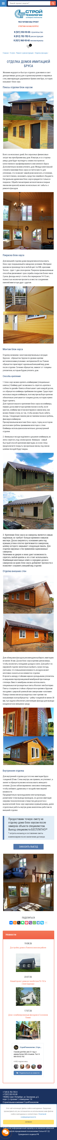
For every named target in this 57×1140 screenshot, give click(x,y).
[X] (18, 922)
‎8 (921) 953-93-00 (22, 32)
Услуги (12, 53)
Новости (11, 934)
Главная (6, 53)
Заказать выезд (28, 846)
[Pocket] (26, 922)
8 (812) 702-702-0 (22, 36)
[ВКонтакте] (11, 922)
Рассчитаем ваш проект (28, 22)
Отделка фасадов (41, 53)
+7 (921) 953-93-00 (10, 1094)
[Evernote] (22, 922)
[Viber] (30, 922)
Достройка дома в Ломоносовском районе (28, 947)
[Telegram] (38, 922)
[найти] (53, 3)
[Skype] (42, 922)
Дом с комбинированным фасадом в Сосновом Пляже (28, 1016)
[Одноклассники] (15, 922)
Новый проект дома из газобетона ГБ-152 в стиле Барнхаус (28, 982)
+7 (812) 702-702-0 (10, 1092)
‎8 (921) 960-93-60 (22, 40)
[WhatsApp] (34, 922)
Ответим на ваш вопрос (28, 26)
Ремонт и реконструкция (24, 53)
